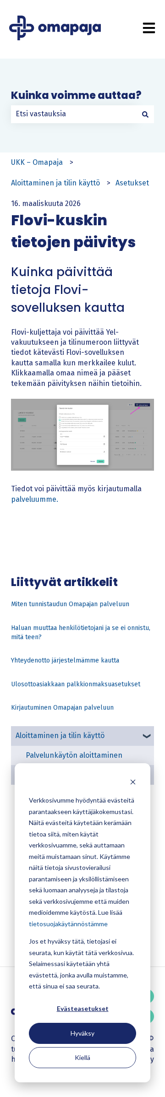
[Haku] (145, 114)
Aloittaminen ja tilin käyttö (55, 183)
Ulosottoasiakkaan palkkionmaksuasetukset (75, 684)
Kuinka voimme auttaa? (76, 95)
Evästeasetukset (83, 1008)
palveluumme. (34, 499)
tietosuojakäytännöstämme (68, 924)
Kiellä (82, 1057)
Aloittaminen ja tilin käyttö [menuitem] (60, 735)
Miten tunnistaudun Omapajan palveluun (70, 604)
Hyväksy (82, 1033)
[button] (146, 736)
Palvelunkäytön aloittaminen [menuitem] (74, 755)
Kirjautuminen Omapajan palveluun (62, 707)
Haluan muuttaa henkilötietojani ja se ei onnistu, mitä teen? (80, 632)
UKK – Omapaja (37, 162)
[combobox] (74, 114)
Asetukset (132, 183)
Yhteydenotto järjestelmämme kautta (65, 660)
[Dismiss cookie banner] (133, 783)
